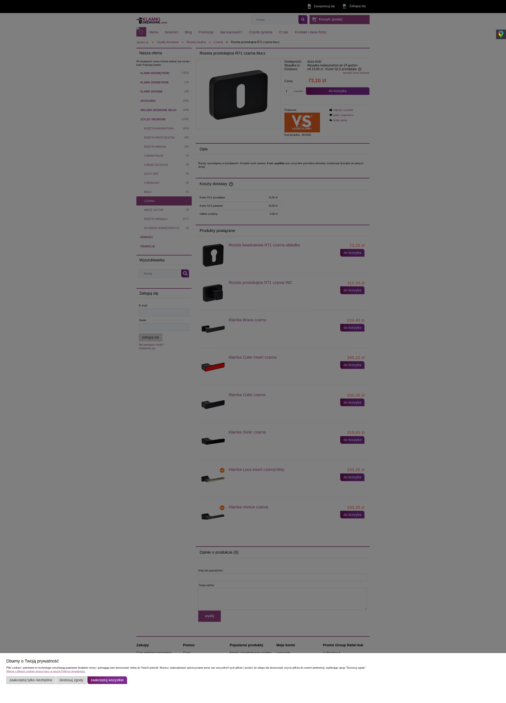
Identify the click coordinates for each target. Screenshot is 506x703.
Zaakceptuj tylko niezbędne (30, 680)
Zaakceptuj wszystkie (107, 680)
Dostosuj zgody (71, 680)
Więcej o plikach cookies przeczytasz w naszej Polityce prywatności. (46, 671)
